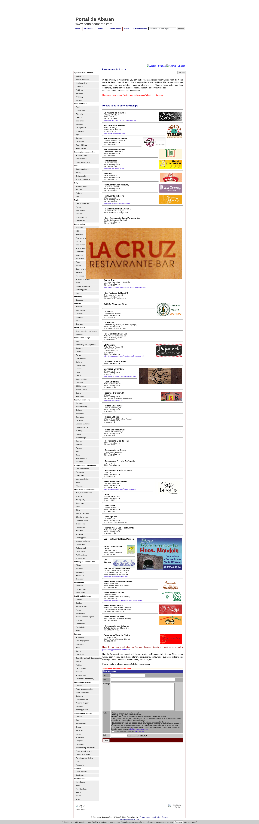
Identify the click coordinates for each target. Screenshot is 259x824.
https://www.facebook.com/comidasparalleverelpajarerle (124, 356)
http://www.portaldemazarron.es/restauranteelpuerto (123, 600)
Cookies (165, 817)
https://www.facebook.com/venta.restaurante (120, 489)
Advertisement (140, 29)
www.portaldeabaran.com (129, 820)
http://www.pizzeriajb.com (113, 400)
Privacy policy (145, 817)
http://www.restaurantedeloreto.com (117, 203)
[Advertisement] (127, 8)
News (126, 29)
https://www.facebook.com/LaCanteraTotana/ (120, 376)
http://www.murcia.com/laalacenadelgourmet (120, 120)
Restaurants (115, 29)
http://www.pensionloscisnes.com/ (116, 576)
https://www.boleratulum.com (114, 133)
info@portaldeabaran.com (138, 729)
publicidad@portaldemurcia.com (116, 650)
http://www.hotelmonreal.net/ (114, 168)
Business (88, 29)
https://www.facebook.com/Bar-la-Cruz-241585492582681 (125, 287)
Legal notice (156, 817)
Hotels (100, 29)
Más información (191, 822)
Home (77, 29)
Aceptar (178, 822)
